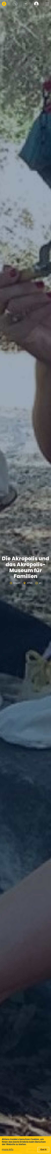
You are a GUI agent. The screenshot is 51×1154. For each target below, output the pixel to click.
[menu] (46, 3)
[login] (36, 4)
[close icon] (15, 4)
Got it (43, 1149)
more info (7, 1149)
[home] (4, 4)
